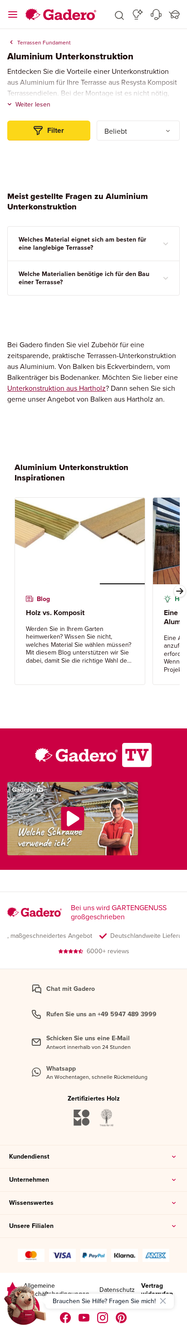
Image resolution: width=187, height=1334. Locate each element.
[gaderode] (121, 1317)
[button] (119, 14)
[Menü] (12, 14)
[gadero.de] (102, 1317)
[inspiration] (137, 14)
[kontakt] (156, 14)
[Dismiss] (163, 1301)
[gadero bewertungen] (12, 1290)
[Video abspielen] (72, 818)
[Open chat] (25, 1308)
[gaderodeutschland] (65, 1317)
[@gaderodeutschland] (84, 1317)
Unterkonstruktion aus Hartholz (56, 388)
